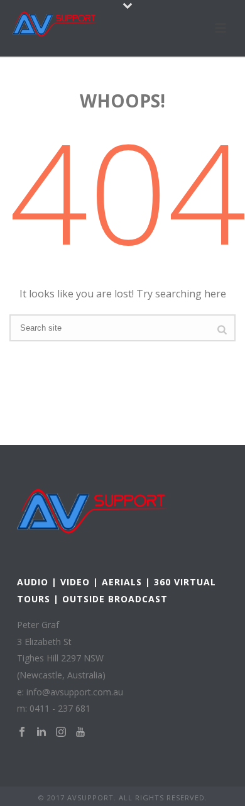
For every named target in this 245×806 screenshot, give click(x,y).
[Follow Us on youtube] (80, 732)
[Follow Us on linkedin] (41, 732)
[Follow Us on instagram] (61, 732)
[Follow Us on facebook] (22, 732)
